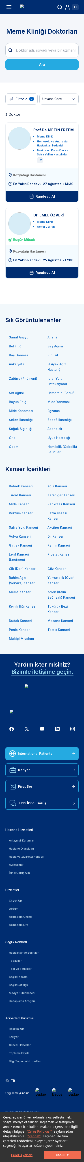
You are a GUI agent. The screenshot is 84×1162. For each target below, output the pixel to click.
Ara (42, 64)
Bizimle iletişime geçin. (42, 671)
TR (75, 7)
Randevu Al (45, 196)
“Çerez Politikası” (39, 1131)
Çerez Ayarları (21, 1155)
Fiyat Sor (25, 786)
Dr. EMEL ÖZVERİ (48, 215)
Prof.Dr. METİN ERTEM (53, 130)
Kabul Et (62, 1155)
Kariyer (24, 770)
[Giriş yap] (67, 7)
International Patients (35, 753)
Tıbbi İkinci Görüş (32, 803)
